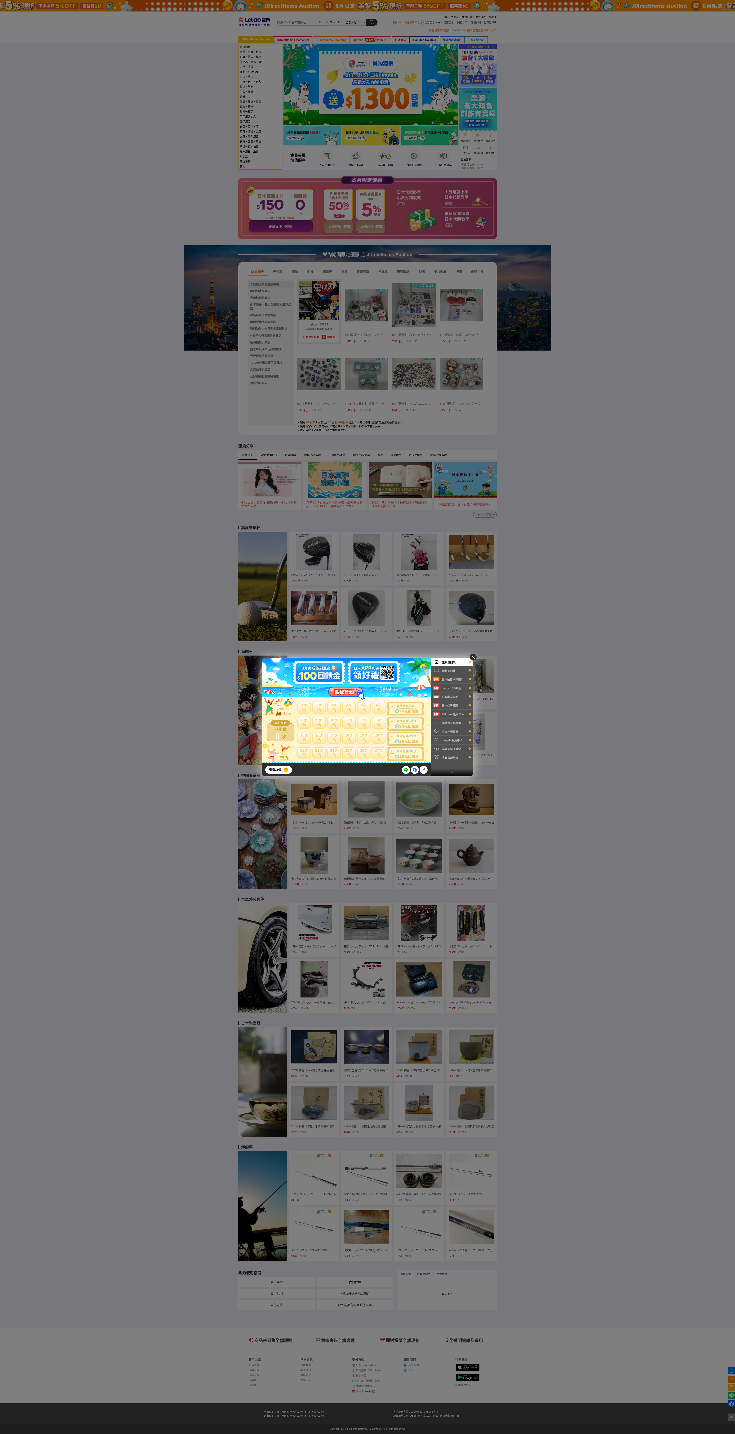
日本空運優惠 (449, 731)
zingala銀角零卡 (451, 740)
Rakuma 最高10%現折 (451, 714)
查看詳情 (275, 769)
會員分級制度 (449, 758)
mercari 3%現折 (447, 688)
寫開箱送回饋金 (451, 749)
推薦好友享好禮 (451, 723)
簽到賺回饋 (448, 662)
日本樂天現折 (446, 697)
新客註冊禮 (448, 671)
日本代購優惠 (446, 705)
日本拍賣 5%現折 (448, 679)
